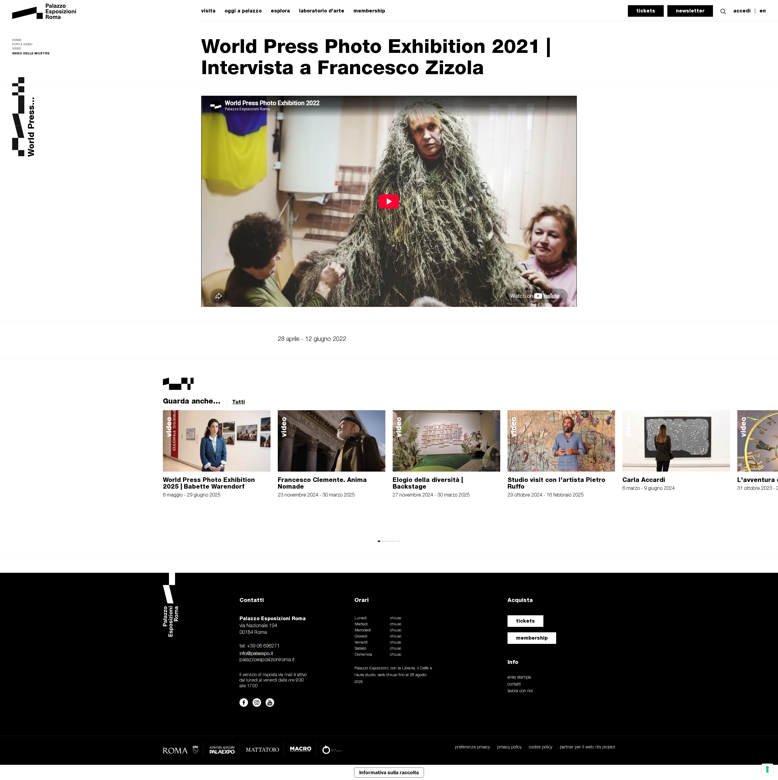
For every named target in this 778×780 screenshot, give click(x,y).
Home (16, 40)
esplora (280, 11)
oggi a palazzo (243, 11)
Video (16, 48)
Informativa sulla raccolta (389, 772)
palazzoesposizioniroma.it (266, 660)
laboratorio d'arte (321, 11)
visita (208, 11)
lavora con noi (520, 691)
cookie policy (540, 747)
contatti (514, 684)
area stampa (519, 677)
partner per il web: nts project (587, 747)
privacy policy (509, 747)
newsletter (690, 11)
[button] (723, 11)
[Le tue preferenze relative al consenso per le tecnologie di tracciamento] (767, 769)
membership (369, 11)
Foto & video (22, 44)
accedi (742, 11)
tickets (645, 11)
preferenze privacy (472, 747)
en (762, 11)
